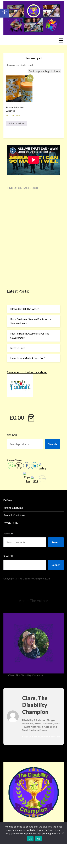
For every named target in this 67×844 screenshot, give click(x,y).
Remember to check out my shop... (27, 372)
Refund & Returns (13, 507)
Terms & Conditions (14, 515)
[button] (4, 13)
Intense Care (17, 347)
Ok (30, 838)
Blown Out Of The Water (24, 308)
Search (12, 435)
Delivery (7, 500)
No (38, 838)
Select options (16, 123)
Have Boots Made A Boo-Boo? (28, 358)
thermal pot (34, 58)
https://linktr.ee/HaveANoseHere (41, 736)
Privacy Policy (10, 522)
